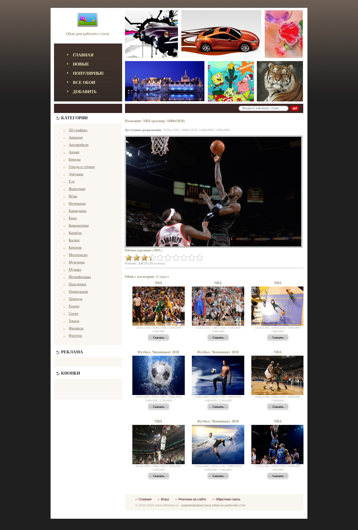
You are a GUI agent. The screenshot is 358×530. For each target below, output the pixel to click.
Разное (74, 306)
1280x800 (222, 130)
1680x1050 (189, 130)
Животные (77, 189)
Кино (73, 218)
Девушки (76, 174)
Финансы (76, 328)
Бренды (74, 159)
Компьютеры (79, 226)
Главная (83, 55)
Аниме (74, 152)
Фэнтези (75, 336)
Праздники (77, 284)
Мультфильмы (80, 277)
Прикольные (78, 292)
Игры (73, 196)
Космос (74, 240)
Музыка (75, 270)
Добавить (85, 91)
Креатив (75, 248)
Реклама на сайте (192, 499)
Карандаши (77, 211)
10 (199, 258)
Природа (75, 299)
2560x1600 (142, 396)
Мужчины (77, 262)
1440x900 (206, 130)
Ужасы (74, 321)
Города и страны (82, 167)
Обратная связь (228, 499)
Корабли (75, 233)
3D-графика (78, 130)
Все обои (84, 82)
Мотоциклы (78, 255)
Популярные (88, 73)
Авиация (76, 137)
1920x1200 (171, 130)
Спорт (73, 314)
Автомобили (79, 145)
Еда (71, 181)
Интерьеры (77, 203)
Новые (81, 64)
